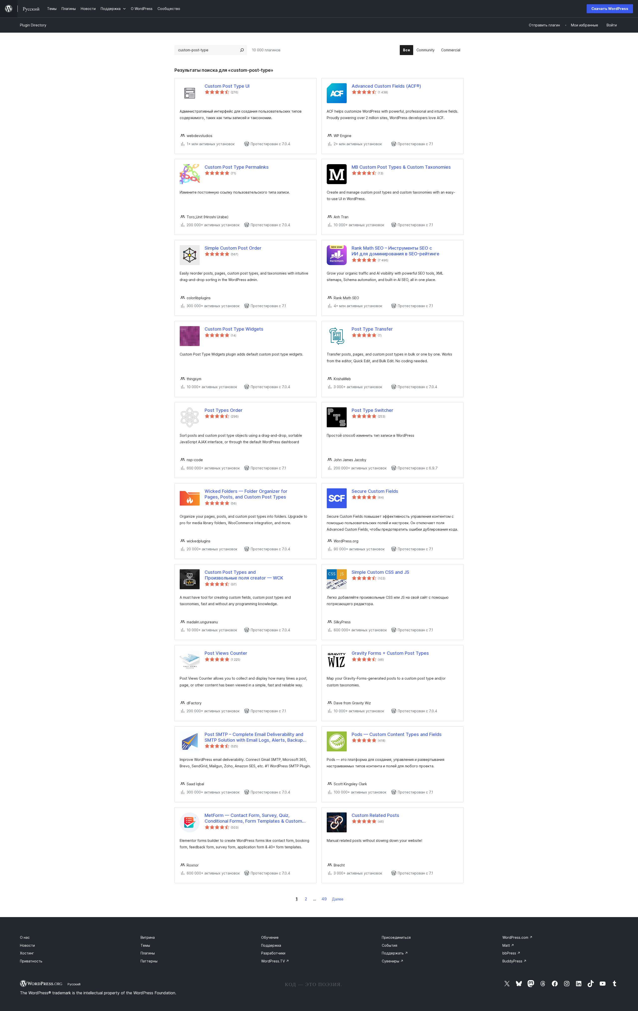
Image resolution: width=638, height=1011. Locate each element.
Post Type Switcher (372, 410)
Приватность (31, 961)
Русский (74, 984)
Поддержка (271, 945)
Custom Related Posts (375, 815)
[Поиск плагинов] (242, 50)
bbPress (511, 953)
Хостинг (27, 953)
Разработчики (273, 953)
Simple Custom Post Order (233, 248)
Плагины (148, 953)
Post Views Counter (226, 653)
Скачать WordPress (609, 8)
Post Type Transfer (372, 329)
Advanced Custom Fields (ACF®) (386, 86)
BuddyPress (514, 961)
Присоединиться (396, 937)
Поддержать (395, 953)
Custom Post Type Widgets (234, 329)
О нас (25, 937)
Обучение (270, 937)
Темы (145, 945)
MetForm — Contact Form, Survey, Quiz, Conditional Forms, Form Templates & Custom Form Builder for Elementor (253, 818)
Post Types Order (223, 410)
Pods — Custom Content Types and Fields (397, 734)
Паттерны (149, 961)
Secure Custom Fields (375, 491)
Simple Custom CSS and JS (380, 572)
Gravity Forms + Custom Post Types (390, 653)
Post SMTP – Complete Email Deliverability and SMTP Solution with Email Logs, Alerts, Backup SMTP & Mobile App (254, 737)
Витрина (148, 937)
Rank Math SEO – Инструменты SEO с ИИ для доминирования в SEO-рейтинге (395, 250)
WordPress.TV (275, 961)
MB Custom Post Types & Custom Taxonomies (401, 167)
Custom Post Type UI (227, 86)
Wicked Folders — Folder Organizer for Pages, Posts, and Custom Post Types (246, 494)
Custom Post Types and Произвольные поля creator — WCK (244, 575)
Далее (337, 899)
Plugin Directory (33, 25)
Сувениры (392, 961)
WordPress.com (517, 937)
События (389, 945)
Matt (508, 945)
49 (324, 898)
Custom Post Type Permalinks (237, 167)
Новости (27, 945)
